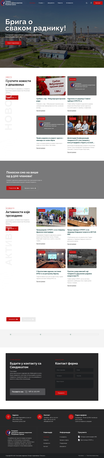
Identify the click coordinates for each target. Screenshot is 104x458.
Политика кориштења (92, 455)
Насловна (32, 3)
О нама (41, 3)
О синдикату (63, 437)
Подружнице (63, 443)
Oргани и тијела (64, 440)
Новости (60, 3)
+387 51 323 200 (34, 391)
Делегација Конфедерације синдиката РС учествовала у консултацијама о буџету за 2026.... (80, 140)
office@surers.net (48, 421)
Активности (69, 3)
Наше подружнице (13, 43)
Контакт (45, 446)
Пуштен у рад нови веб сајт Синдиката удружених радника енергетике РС (79, 273)
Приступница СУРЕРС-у (86, 440)
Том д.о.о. (42, 455)
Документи (51, 3)
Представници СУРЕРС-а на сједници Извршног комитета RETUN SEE (81, 232)
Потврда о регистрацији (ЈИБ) (88, 436)
